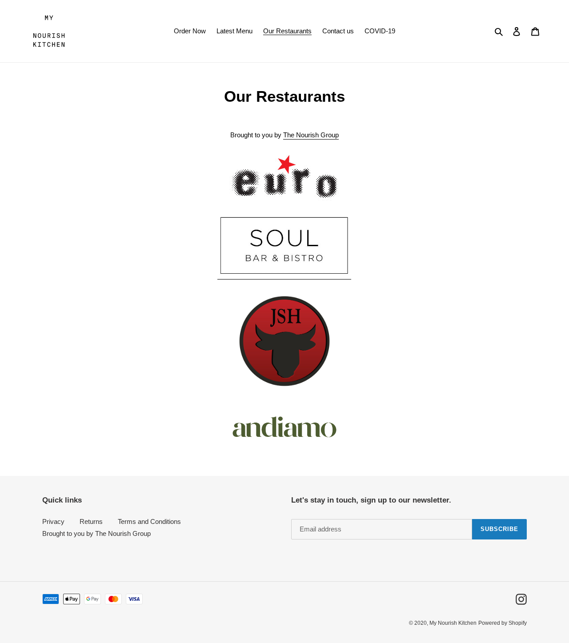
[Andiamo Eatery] (284, 426)
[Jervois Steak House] (284, 341)
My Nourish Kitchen (453, 623)
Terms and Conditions (149, 521)
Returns (91, 521)
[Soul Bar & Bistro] (284, 275)
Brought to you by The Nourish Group (96, 533)
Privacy (53, 521)
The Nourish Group (311, 135)
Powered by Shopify (502, 623)
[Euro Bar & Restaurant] (284, 176)
